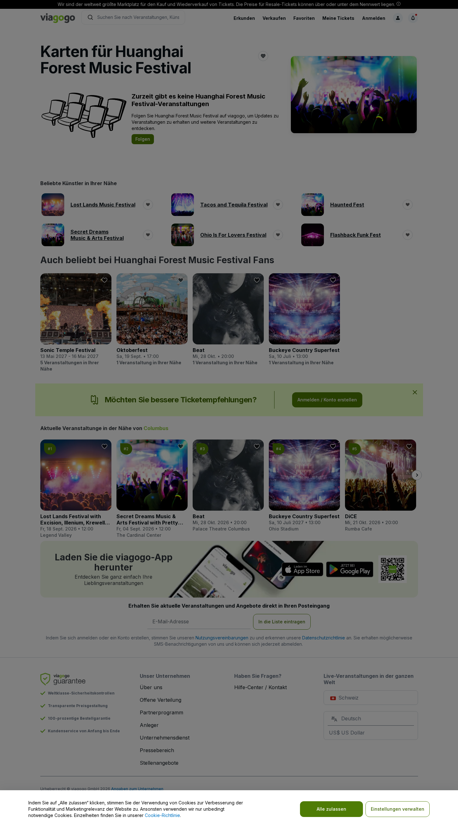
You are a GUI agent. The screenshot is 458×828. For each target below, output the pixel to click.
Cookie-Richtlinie (162, 815)
